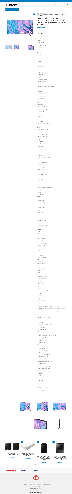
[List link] (36, 484)
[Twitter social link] (41, 390)
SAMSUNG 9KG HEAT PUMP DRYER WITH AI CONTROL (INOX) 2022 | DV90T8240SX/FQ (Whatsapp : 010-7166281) (60, 458)
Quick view (18, 442)
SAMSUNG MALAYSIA (42, 388)
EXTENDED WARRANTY (41, 29)
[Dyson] (48, 470)
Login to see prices (41, 27)
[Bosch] (61, 470)
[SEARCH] (55, 5)
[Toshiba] (11, 470)
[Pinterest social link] (42, 390)
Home (38, 13)
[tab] (27, 395)
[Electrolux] (36, 470)
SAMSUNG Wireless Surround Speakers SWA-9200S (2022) (12, 454)
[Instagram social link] (66, 1)
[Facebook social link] (65, 1)
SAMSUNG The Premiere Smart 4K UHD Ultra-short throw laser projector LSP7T (28, 454)
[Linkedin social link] (43, 390)
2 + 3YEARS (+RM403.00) (41, 33)
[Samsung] (23, 470)
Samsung (41, 13)
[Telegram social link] (45, 390)
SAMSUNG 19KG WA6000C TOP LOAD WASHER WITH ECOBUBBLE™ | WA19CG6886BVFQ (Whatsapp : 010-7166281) (44, 458)
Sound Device (13, 455)
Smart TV (45, 13)
